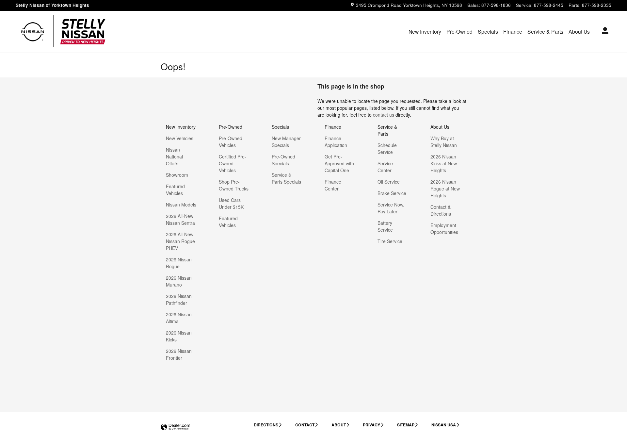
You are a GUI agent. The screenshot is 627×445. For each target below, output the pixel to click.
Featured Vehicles (175, 189)
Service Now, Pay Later (391, 208)
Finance (512, 31)
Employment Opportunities (444, 228)
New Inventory (425, 31)
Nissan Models (181, 204)
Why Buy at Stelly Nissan (443, 141)
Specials (488, 31)
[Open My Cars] (603, 31)
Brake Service (392, 193)
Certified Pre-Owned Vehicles (232, 163)
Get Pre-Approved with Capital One (339, 163)
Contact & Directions (440, 210)
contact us (383, 114)
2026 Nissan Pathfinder (179, 299)
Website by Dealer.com (175, 427)
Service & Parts (545, 31)
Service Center (385, 166)
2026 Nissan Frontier (179, 354)
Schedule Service (387, 148)
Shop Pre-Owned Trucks (234, 185)
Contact (304, 425)
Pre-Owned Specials (283, 160)
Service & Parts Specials (286, 178)
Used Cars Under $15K (231, 203)
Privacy (371, 425)
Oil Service (389, 181)
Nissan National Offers (174, 156)
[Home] (33, 31)
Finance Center (333, 185)
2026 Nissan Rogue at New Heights (445, 188)
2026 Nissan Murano (179, 281)
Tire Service (390, 241)
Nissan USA (443, 425)
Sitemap (405, 425)
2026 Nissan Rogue (179, 263)
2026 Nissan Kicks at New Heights (443, 163)
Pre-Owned (459, 31)
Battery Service (385, 226)
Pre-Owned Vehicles (230, 141)
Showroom (177, 175)
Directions (266, 425)
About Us (579, 31)
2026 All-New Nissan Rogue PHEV (180, 241)
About (338, 425)
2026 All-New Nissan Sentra (180, 219)
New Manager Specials (286, 141)
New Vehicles (179, 138)
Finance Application (336, 141)
